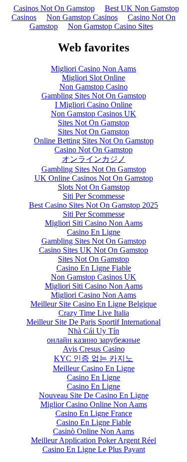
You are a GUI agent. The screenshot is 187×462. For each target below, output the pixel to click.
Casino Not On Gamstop (93, 149)
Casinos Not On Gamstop (54, 8)
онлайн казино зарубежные (93, 340)
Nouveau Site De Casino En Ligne (94, 395)
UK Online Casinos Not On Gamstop (93, 178)
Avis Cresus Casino (94, 349)
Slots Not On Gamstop (94, 187)
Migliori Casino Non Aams (93, 68)
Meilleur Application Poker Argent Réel (93, 440)
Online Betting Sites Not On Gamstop (94, 140)
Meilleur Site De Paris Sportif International (93, 322)
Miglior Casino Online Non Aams (93, 404)
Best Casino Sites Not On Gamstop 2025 (93, 205)
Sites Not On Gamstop (93, 122)
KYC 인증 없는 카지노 (93, 358)
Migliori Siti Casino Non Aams (94, 223)
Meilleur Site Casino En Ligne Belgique (93, 304)
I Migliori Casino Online (93, 104)
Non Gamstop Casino (93, 86)
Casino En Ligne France (93, 413)
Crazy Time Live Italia (93, 313)
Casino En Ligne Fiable (93, 268)
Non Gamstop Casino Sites (110, 26)
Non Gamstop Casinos (82, 17)
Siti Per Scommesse (94, 196)
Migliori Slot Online (93, 77)
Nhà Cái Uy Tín (93, 331)
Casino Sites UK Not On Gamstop (93, 250)
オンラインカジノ (94, 159)
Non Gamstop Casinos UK (93, 113)
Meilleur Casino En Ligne (94, 368)
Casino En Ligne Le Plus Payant (93, 449)
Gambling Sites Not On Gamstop (93, 95)
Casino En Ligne (93, 232)
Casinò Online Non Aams (93, 431)
